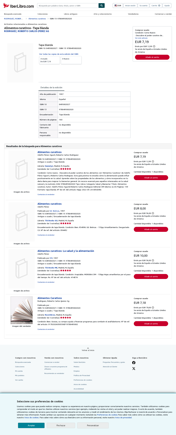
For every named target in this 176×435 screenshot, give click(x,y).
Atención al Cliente (110, 367)
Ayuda (167, 5)
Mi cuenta (19, 371)
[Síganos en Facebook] (133, 363)
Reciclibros (50, 315)
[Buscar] (102, 5)
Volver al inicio (88, 350)
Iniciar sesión (130, 5)
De (45, 60)
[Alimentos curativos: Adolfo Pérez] (22, 241)
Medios (76, 367)
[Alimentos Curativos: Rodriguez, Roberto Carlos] (22, 323)
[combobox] (67, 5)
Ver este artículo (141, 38)
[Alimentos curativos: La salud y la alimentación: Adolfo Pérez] (22, 288)
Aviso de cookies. (31, 417)
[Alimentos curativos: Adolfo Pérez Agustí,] (22, 189)
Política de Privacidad (82, 375)
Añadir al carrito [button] (152, 57)
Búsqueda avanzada (12, 14)
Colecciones (43, 14)
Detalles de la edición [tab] (51, 87)
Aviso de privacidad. (123, 417)
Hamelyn (49, 166)
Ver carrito (19, 380)
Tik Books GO (51, 220)
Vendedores (133, 14)
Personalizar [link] (93, 425)
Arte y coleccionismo (103, 14)
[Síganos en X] (133, 368)
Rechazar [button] (61, 425)
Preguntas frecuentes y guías (114, 362)
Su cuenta (143, 5)
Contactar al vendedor (46, 194)
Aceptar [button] (31, 425)
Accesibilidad (79, 389)
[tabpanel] (84, 115)
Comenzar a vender (163, 14)
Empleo (77, 371)
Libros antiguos (70, 14)
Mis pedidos (19, 375)
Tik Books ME (51, 267)
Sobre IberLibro (79, 362)
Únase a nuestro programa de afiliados (55, 368)
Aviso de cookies (80, 384)
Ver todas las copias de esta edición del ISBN (58, 54)
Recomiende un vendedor (54, 373)
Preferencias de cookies (107, 414)
